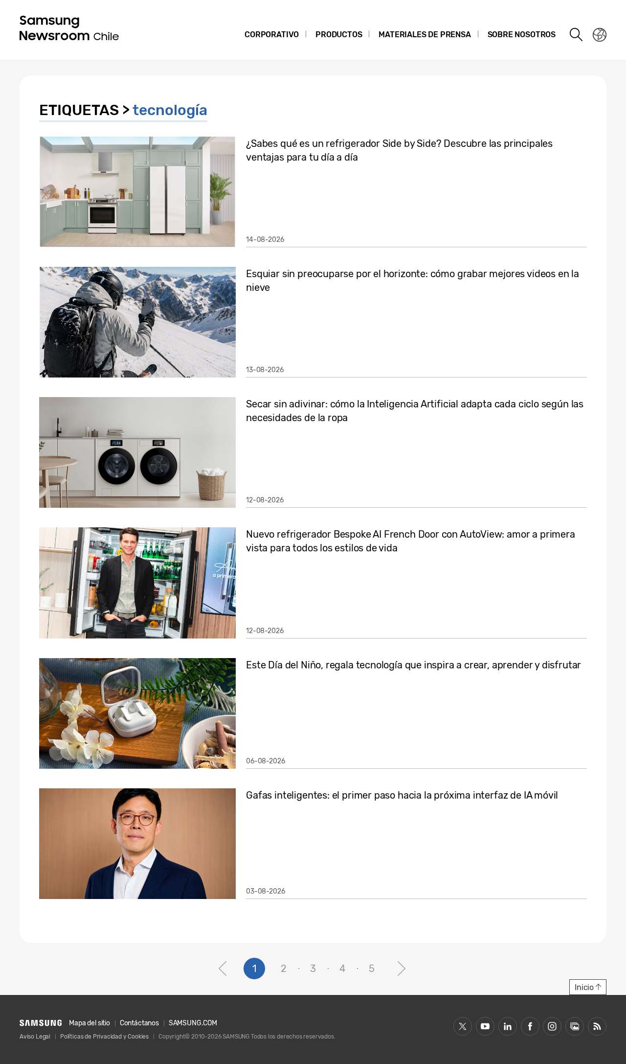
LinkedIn (507, 1026)
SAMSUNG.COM (193, 1023)
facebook (530, 1026)
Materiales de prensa (424, 34)
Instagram (552, 1026)
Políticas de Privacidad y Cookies (104, 1036)
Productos (338, 34)
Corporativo (272, 34)
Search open (576, 35)
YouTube (485, 1026)
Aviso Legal (35, 1036)
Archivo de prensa (574, 1026)
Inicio (584, 987)
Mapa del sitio (89, 1023)
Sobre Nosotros (522, 34)
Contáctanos (139, 1023)
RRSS (597, 1026)
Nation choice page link (599, 35)
